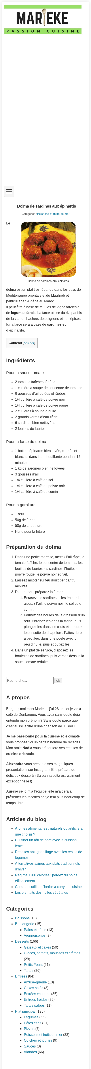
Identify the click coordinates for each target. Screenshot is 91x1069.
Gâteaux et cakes (37, 947)
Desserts (22, 941)
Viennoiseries (35, 935)
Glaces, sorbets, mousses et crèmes (52, 953)
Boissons (22, 918)
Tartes (28, 970)
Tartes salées (34, 1005)
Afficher (29, 343)
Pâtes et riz (32, 1023)
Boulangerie (24, 924)
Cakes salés (33, 988)
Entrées (21, 976)
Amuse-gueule (35, 982)
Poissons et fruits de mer (53, 213)
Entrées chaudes (37, 994)
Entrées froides (35, 999)
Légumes (31, 1017)
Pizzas (29, 1029)
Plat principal (25, 1011)
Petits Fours (33, 965)
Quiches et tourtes (38, 1040)
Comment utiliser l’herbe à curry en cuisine (48, 887)
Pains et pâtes (35, 930)
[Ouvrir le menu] (9, 191)
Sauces (30, 1046)
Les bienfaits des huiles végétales (41, 892)
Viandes (30, 1052)
